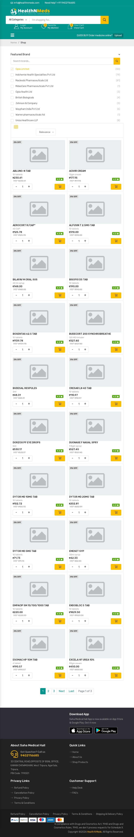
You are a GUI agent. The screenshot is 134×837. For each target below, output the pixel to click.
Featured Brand (20, 54)
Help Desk (77, 787)
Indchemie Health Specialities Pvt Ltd (68, 74)
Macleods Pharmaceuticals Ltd (68, 80)
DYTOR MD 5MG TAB (24, 551)
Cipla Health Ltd (68, 92)
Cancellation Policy (24, 792)
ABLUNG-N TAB (22, 170)
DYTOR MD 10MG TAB (25, 496)
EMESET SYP (76, 551)
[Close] (131, 418)
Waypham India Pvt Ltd (68, 109)
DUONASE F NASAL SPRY (83, 442)
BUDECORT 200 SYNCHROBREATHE (90, 333)
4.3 (59, 179)
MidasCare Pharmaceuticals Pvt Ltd (68, 86)
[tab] (16, 127)
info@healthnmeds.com (26, 2)
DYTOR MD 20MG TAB (81, 496)
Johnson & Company (68, 103)
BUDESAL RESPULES (25, 388)
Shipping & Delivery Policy (109, 814)
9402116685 (29, 755)
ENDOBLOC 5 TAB (79, 605)
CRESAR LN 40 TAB (80, 388)
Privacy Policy (21, 798)
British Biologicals (68, 97)
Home (14, 42)
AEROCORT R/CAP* (24, 225)
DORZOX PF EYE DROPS (26, 442)
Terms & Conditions (24, 803)
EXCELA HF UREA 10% (81, 659)
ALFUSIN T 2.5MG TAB (82, 225)
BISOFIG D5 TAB (78, 279)
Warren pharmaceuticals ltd (68, 114)
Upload (118, 35)
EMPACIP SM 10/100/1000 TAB (31, 605)
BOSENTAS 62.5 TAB (25, 333)
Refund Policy (21, 787)
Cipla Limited (68, 69)
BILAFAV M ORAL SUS (25, 279)
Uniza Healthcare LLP (68, 120)
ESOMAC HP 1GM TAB (25, 659)
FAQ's (75, 792)
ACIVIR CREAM (77, 170)
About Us (77, 757)
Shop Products (80, 762)
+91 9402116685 (66, 2)
